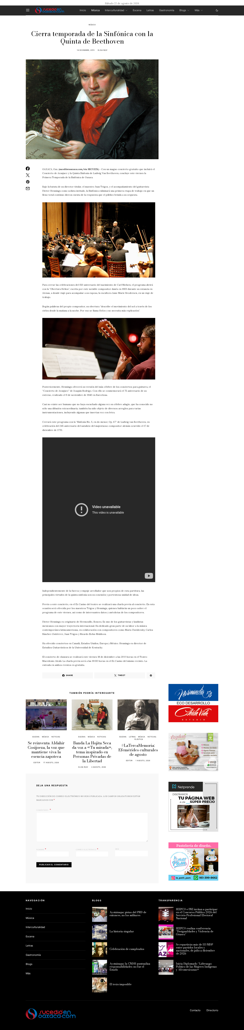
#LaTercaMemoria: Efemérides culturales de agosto (138, 749)
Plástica (138, 739)
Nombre (41, 849)
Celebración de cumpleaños (127, 949)
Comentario (42, 810)
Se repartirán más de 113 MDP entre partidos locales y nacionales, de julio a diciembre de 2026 (195, 948)
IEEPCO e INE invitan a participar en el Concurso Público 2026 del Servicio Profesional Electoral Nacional (197, 913)
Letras (150, 10)
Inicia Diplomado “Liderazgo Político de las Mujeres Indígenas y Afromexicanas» (196, 967)
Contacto (195, 1010)
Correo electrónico (87, 849)
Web (117, 849)
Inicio (83, 10)
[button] (217, 10)
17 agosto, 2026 (51, 762)
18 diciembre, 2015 (85, 50)
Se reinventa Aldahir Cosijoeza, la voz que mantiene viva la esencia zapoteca (46, 749)
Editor (37, 762)
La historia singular (122, 931)
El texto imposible (120, 984)
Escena (137, 10)
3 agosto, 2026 (98, 767)
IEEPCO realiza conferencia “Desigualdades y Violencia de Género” (194, 931)
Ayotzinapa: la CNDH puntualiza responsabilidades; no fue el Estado (130, 967)
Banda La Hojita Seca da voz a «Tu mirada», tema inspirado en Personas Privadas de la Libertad (92, 752)
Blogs (182, 10)
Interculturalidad (114, 10)
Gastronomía (166, 10)
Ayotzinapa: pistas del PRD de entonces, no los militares (128, 913)
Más (197, 10)
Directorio (212, 1010)
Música (95, 10)
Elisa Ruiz (102, 50)
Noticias (55, 737)
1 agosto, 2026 (143, 760)
